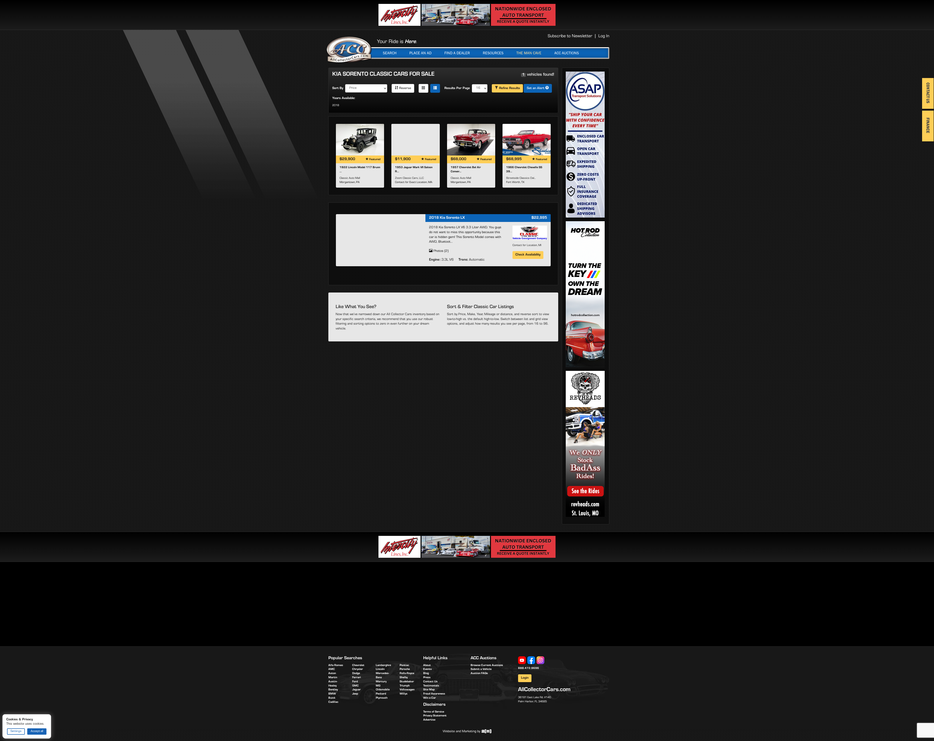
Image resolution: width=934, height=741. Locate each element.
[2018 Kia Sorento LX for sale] (380, 239)
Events (427, 669)
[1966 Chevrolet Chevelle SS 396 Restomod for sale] (527, 140)
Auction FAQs (479, 673)
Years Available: (343, 98)
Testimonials (431, 686)
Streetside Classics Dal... (521, 178)
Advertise (429, 720)
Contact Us (430, 681)
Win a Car (429, 698)
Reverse (404, 88)
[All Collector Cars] (349, 49)
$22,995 (539, 218)
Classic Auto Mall (350, 178)
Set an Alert (536, 88)
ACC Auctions (566, 53)
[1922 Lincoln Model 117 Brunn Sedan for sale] (360, 140)
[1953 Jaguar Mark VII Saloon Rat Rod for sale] (415, 140)
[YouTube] (522, 660)
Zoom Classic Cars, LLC (409, 178)
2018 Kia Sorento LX (447, 218)
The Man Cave (528, 53)
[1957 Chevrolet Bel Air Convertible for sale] (471, 140)
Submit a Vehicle (481, 669)
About (427, 665)
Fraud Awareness (434, 694)
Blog (426, 673)
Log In (603, 36)
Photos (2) (440, 251)
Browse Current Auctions (487, 665)
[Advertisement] (369, 603)
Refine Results (509, 88)
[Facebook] (531, 660)
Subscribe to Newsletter (570, 36)
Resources (493, 53)
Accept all (37, 731)
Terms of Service (433, 712)
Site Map (429, 689)
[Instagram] (540, 660)
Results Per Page (457, 88)
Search (389, 53)
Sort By (337, 88)
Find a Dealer (457, 53)
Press (427, 677)
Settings (15, 731)
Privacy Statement (435, 715)
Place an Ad (420, 53)
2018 (335, 105)
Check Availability (527, 255)
